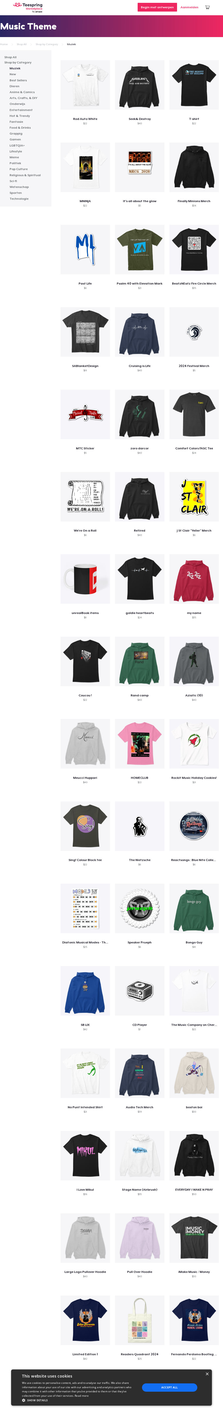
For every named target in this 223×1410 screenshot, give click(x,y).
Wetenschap (19, 187)
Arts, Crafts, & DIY (23, 98)
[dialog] (111, 1387)
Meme (14, 157)
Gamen (15, 139)
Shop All (22, 44)
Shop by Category (47, 44)
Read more (82, 1396)
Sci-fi (13, 181)
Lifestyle (16, 151)
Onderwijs (17, 104)
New (13, 74)
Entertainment (21, 110)
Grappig (16, 133)
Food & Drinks (20, 127)
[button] (79, 1400)
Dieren (14, 86)
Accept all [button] (169, 1387)
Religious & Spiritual (25, 175)
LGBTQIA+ (17, 145)
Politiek (15, 163)
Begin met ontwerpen (157, 7)
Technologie (19, 198)
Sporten (16, 192)
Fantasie (16, 121)
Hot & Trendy (20, 116)
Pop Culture (19, 169)
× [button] (207, 1374)
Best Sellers (18, 80)
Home (4, 44)
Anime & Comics (22, 92)
